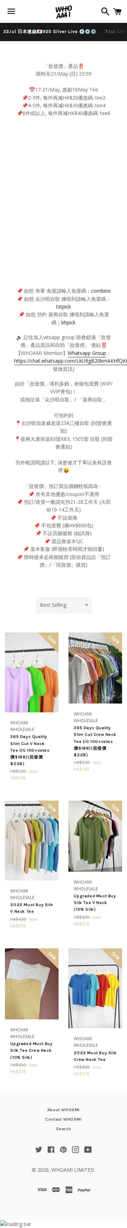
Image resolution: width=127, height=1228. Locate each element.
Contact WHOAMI (63, 1119)
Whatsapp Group (87, 353)
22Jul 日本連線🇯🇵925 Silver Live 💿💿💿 (50, 31)
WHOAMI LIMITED (73, 1169)
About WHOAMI (63, 1109)
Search (63, 1128)
